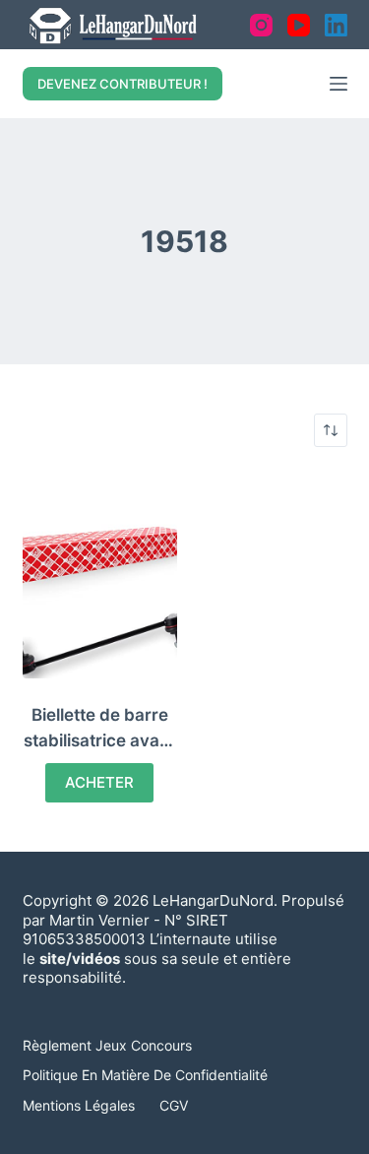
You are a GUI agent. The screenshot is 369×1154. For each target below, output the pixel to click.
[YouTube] (298, 25)
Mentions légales (79, 1105)
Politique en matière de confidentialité (145, 1074)
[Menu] (338, 84)
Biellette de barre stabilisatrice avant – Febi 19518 (99, 740)
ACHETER (99, 782)
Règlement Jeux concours (107, 1045)
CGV (173, 1105)
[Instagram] (261, 25)
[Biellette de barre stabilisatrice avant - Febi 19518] (100, 575)
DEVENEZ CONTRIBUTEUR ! (122, 84)
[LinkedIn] (336, 25)
